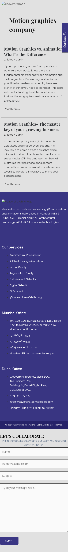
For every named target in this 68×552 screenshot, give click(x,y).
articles (8, 59)
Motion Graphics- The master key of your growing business (32, 126)
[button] (64, 4)
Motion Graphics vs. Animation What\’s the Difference (33, 51)
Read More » (12, 109)
